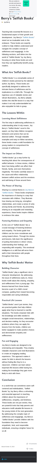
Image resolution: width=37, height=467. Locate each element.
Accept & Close (26, 3)
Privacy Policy (17, 11)
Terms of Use (14, 13)
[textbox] (18, 231)
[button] (27, 443)
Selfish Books (28, 37)
